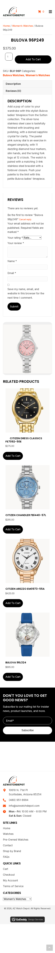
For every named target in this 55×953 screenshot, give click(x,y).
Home (6, 25)
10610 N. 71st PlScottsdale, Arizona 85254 (25, 792)
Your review (15, 243)
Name (12, 261)
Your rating (15, 237)
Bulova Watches (13, 75)
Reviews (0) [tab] (13, 90)
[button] (50, 11)
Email (11, 273)
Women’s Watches (22, 25)
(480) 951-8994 (18, 799)
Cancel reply (25, 219)
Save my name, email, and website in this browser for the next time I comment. (25, 293)
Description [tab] (13, 83)
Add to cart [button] (12, 455)
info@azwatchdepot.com (24, 805)
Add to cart (33, 59)
